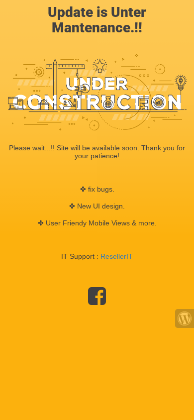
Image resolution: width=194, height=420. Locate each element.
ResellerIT (116, 256)
